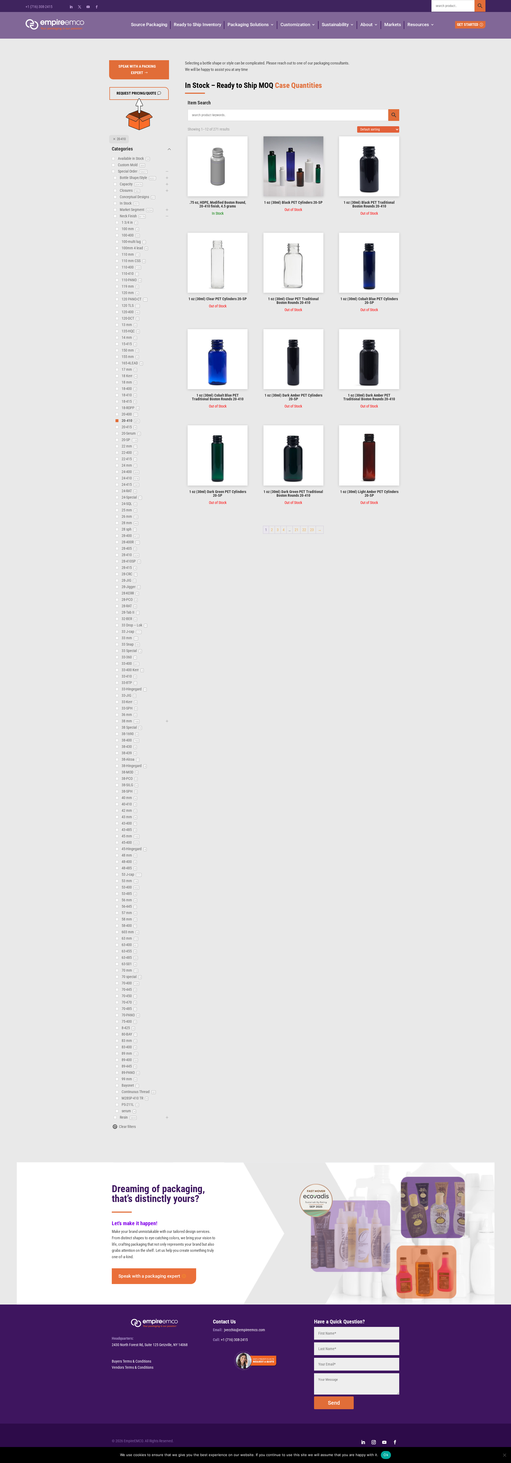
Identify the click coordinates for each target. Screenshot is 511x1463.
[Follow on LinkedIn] (71, 7)
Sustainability (335, 24)
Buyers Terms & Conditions (131, 1361)
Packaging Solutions (248, 24)
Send (334, 1403)
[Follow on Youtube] (88, 7)
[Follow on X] (79, 7)
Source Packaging (149, 24)
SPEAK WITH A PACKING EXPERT (137, 69)
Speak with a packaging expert (149, 1276)
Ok (386, 1455)
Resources (418, 24)
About (366, 24)
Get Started (467, 24)
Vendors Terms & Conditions (132, 1367)
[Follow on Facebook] (96, 7)
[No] (504, 1455)
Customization (295, 24)
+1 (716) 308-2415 (39, 7)
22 (304, 530)
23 (312, 530)
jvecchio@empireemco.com (244, 1330)
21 (296, 530)
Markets (392, 24)
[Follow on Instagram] (373, 1442)
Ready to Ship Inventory (197, 24)
